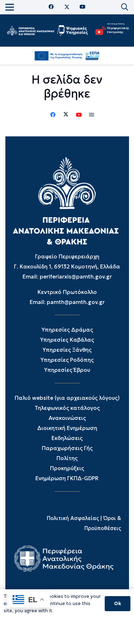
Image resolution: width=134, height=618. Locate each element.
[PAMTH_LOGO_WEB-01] (30, 30)
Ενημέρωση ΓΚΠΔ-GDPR (67, 478)
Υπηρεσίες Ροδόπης (67, 359)
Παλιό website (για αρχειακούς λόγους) (67, 397)
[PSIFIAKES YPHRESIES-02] (73, 30)
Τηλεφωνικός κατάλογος (67, 407)
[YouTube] (82, 7)
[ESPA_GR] (67, 55)
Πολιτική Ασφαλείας (73, 518)
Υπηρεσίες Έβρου (67, 369)
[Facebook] (51, 7)
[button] (125, 7)
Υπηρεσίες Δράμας (67, 329)
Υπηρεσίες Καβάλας (67, 339)
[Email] (91, 114)
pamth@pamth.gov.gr (76, 302)
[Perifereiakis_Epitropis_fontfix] (110, 30)
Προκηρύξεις (67, 468)
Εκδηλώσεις (67, 438)
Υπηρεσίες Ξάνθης (67, 349)
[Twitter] (67, 7)
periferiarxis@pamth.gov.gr (76, 276)
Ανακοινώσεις (67, 418)
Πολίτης (67, 458)
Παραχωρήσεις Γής (67, 448)
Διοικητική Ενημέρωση (67, 428)
